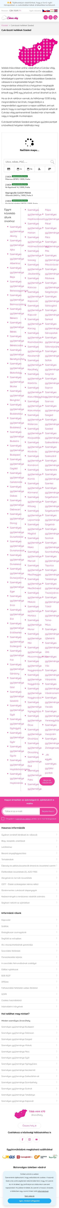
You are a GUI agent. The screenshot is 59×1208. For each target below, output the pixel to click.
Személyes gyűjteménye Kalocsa (35, 283)
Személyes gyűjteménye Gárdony (17, 669)
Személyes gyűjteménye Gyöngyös (17, 724)
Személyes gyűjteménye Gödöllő (17, 696)
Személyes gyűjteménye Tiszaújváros (52, 588)
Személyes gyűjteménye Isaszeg (35, 255)
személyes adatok (23, 819)
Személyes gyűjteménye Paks (35, 775)
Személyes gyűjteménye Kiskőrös (35, 378)
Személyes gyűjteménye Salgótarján (52, 287)
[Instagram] (29, 1139)
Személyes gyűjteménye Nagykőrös (35, 679)
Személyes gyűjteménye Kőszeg (35, 502)
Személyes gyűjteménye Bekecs (17, 313)
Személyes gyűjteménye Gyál (17, 710)
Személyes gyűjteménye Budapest (17, 450)
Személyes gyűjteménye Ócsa (35, 720)
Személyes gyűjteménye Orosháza (35, 734)
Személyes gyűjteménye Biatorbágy (17, 368)
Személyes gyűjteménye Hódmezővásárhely (38, 242)
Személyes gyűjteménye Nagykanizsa (35, 666)
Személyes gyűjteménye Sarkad (52, 315)
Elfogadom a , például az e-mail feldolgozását (31, 819)
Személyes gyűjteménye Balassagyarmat (19, 286)
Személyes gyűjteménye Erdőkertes (17, 628)
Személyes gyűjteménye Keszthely (35, 365)
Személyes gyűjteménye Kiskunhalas (35, 406)
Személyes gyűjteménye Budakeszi (17, 423)
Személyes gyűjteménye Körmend (35, 488)
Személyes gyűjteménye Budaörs (17, 436)
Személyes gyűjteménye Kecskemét (35, 351)
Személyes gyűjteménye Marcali (35, 556)
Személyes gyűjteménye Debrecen (17, 505)
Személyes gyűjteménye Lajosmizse (35, 515)
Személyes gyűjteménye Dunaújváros (17, 573)
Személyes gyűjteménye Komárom (35, 461)
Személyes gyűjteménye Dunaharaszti (17, 546)
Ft (20, 11)
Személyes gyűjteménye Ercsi (17, 601)
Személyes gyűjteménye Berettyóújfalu (17, 354)
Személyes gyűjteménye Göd (17, 683)
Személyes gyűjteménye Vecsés (52, 702)
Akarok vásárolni (47, 781)
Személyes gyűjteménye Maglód (35, 529)
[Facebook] (22, 1139)
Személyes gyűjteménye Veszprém (52, 729)
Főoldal (4, 25)
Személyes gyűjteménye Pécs (52, 233)
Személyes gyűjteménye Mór (35, 638)
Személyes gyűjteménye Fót (17, 655)
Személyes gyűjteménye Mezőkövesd (35, 584)
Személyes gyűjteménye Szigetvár (52, 520)
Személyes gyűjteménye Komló (35, 474)
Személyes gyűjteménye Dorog (17, 519)
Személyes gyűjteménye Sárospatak (52, 328)
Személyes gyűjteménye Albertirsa (17, 259)
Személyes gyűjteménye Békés (17, 327)
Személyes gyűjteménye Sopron (52, 383)
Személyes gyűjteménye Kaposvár (35, 296)
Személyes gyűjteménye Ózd (35, 761)
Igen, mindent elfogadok (29, 1201)
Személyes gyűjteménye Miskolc (35, 597)
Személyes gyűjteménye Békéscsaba (17, 341)
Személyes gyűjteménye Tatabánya (52, 574)
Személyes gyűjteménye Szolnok (52, 533)
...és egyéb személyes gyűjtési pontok (50, 763)
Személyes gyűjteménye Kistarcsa (35, 420)
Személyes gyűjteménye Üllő (52, 647)
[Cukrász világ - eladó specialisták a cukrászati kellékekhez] (9, 17)
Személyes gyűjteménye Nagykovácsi (35, 693)
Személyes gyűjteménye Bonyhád (17, 395)
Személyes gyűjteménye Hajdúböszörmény (20, 765)
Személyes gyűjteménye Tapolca (52, 561)
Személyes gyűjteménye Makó (35, 543)
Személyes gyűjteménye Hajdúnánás (17, 778)
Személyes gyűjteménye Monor (35, 625)
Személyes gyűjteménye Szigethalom (52, 492)
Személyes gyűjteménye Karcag (35, 324)
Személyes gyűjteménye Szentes (52, 479)
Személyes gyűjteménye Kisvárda (35, 447)
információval (43, 1191)
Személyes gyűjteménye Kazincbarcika (35, 337)
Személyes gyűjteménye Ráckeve (52, 274)
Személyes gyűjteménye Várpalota (52, 675)
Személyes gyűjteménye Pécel (52, 219)
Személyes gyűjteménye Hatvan (35, 228)
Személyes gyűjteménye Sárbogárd (52, 301)
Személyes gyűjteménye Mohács (35, 611)
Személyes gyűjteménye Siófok (52, 356)
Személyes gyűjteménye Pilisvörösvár (52, 260)
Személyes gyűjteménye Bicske (17, 382)
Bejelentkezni (48, 811)
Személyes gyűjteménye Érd (17, 614)
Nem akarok (29, 1196)
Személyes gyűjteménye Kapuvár (35, 310)
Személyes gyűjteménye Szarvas (52, 397)
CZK (11, 11)
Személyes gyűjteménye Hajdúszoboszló (36, 214)
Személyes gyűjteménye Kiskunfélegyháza (37, 392)
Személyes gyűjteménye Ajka (17, 245)
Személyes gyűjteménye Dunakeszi (17, 560)
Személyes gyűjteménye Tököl (52, 602)
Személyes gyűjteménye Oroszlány (35, 748)
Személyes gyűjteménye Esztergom (17, 642)
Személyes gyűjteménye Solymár (52, 369)
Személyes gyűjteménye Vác (52, 661)
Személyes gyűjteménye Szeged (52, 410)
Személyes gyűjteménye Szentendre (52, 465)
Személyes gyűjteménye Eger (17, 587)
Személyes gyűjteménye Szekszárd (52, 451)
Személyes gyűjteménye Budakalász (17, 409)
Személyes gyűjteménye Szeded (52, 424)
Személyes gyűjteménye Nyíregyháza (35, 707)
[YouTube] (36, 1139)
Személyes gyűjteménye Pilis (52, 246)
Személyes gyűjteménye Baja (17, 272)
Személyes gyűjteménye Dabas (17, 491)
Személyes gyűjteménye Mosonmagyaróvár (38, 652)
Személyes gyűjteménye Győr (17, 737)
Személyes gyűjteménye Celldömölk (17, 477)
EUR (16, 11)
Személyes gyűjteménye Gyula (17, 751)
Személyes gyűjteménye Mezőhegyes (35, 570)
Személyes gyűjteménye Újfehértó (52, 634)
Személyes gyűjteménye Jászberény (35, 269)
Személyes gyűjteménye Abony (17, 231)
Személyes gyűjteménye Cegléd (17, 464)
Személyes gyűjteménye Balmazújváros (18, 300)
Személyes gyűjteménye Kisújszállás (35, 433)
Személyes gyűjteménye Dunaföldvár (17, 532)
